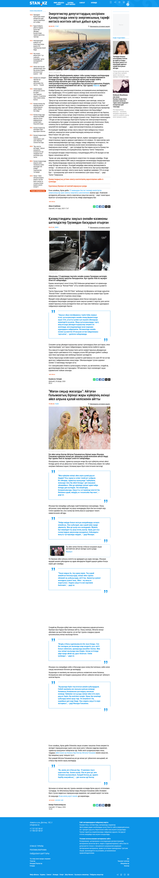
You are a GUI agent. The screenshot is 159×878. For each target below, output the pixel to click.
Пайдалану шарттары (39, 854)
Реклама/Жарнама (38, 850)
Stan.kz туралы (36, 846)
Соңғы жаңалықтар (38, 191)
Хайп (62, 800)
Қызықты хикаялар (82, 875)
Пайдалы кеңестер (96, 875)
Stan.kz (96, 85)
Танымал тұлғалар (123, 861)
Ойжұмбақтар (124, 863)
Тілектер (32, 861)
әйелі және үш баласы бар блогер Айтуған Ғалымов (75, 753)
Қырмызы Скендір (55, 379)
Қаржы (70, 3)
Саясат (82, 3)
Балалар (126, 866)
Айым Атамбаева (54, 206)
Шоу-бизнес (70, 4)
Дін (128, 859)
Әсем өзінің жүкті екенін (68, 796)
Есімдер (32, 866)
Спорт (58, 4)
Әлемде (94, 3)
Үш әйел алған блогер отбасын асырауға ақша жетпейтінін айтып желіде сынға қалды (84, 548)
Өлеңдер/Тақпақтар (36, 863)
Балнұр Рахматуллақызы (57, 805)
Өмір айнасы (59, 3)
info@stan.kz (35, 825)
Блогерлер (57, 800)
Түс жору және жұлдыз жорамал (40, 859)
